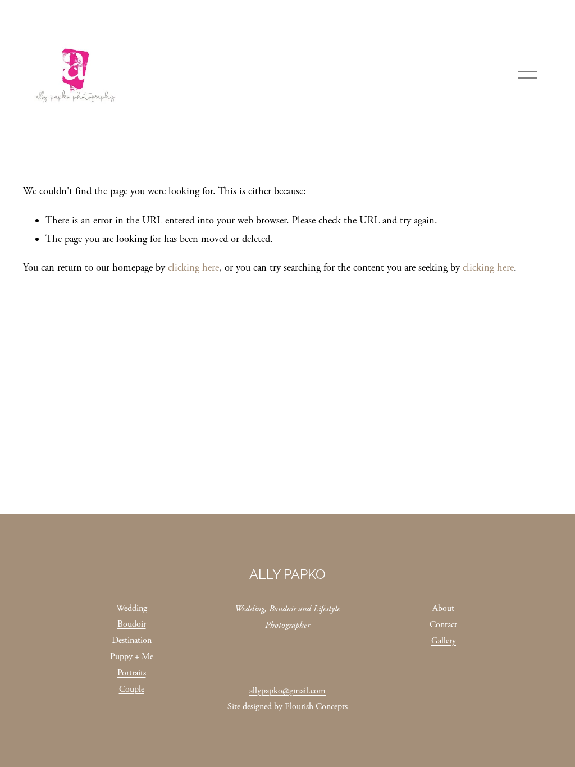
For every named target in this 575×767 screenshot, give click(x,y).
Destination (132, 640)
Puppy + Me (131, 657)
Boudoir (131, 624)
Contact (443, 625)
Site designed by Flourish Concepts (287, 707)
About (443, 608)
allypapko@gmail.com (287, 691)
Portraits (131, 673)
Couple (131, 689)
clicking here (193, 268)
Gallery (443, 641)
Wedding (131, 608)
